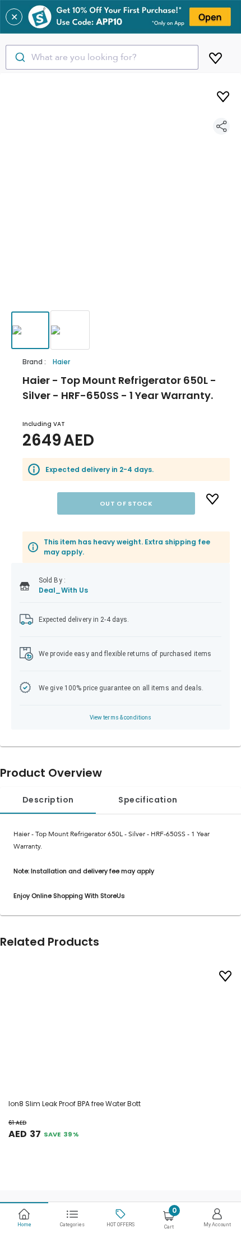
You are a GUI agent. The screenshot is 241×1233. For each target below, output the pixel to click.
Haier (61, 361)
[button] (120, 202)
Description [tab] (47, 799)
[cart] (215, 56)
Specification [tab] (147, 799)
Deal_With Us (63, 590)
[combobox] (102, 57)
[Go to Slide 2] (70, 330)
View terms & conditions (121, 717)
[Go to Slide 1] (30, 330)
